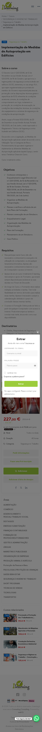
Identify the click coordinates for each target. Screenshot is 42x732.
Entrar (21, 384)
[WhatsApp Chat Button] (36, 718)
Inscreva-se (29, 343)
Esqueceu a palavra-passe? (14, 376)
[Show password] (35, 366)
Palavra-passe (11, 360)
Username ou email (14, 348)
